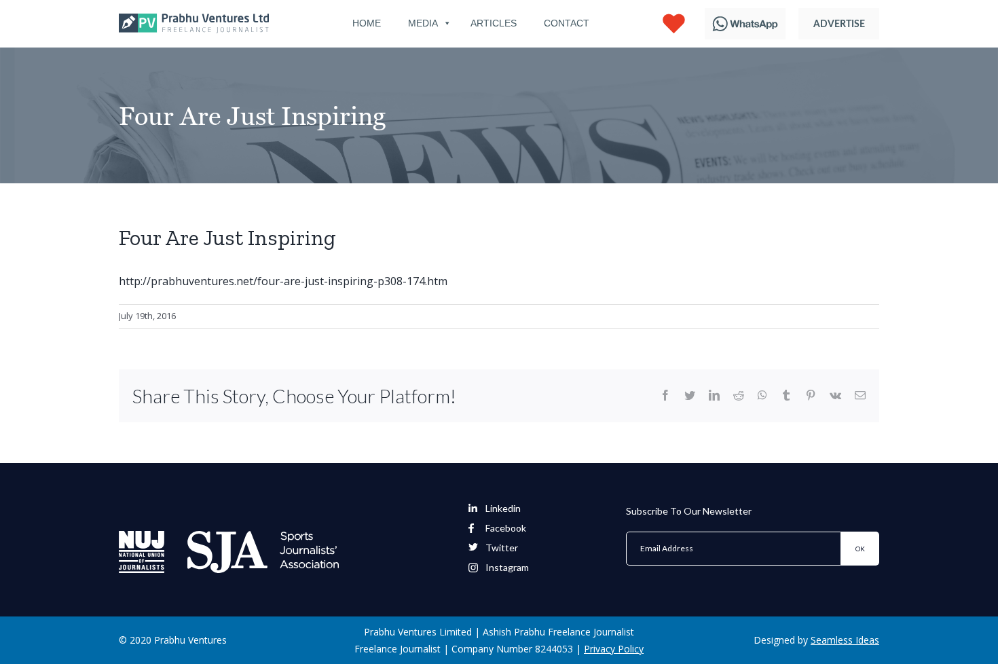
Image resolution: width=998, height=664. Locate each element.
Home (366, 23)
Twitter (501, 548)
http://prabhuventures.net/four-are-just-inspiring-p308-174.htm (283, 281)
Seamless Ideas (845, 639)
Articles (493, 23)
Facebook (505, 528)
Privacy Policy (614, 648)
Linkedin (503, 508)
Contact (566, 23)
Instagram (507, 567)
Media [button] (423, 23)
